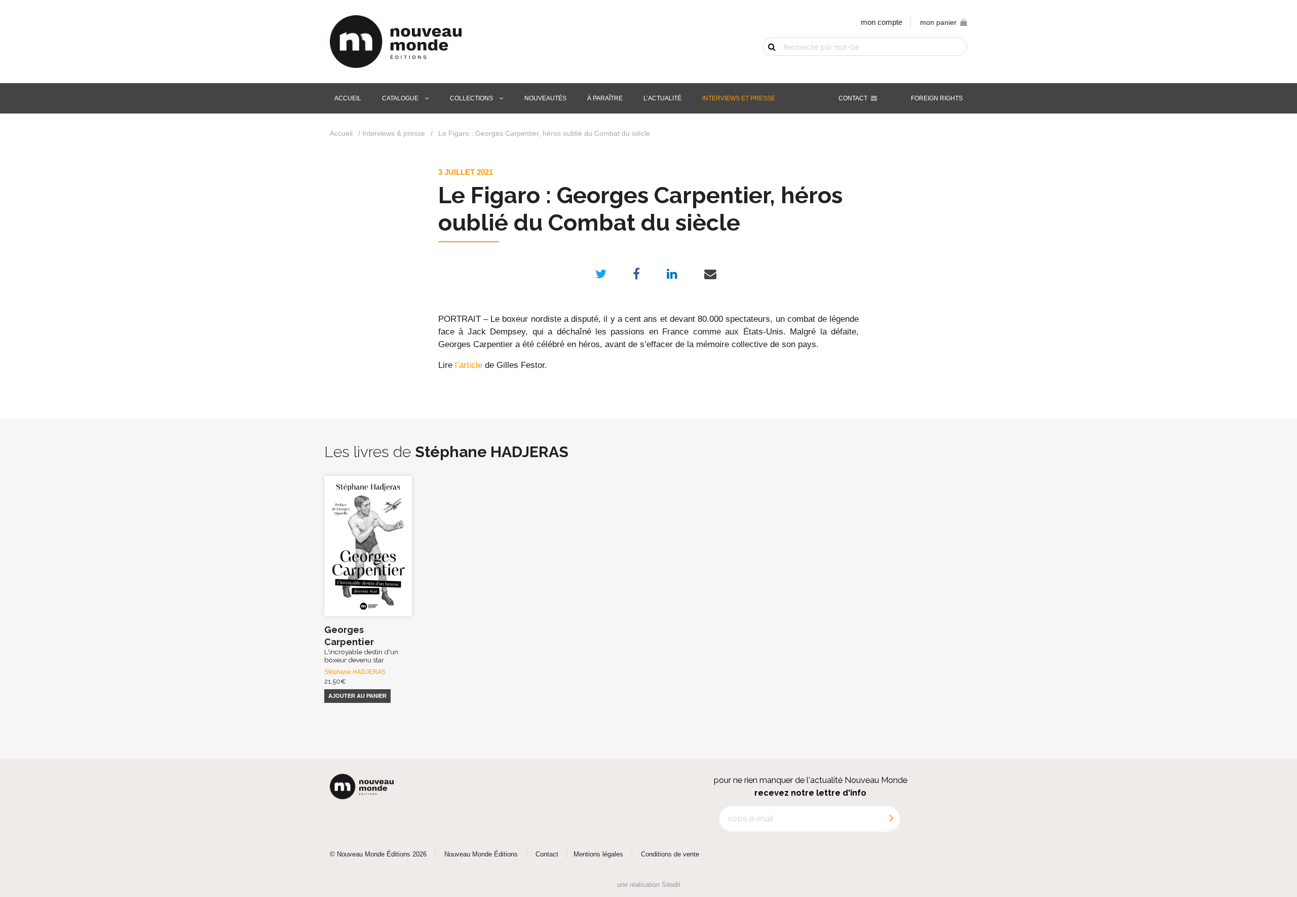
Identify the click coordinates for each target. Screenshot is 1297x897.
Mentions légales (598, 854)
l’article (468, 364)
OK (766, 64)
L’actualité (662, 98)
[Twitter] (600, 274)
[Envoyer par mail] (710, 274)
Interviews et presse (738, 98)
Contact (852, 98)
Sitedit (671, 884)
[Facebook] (636, 274)
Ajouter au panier (357, 696)
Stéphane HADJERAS (491, 452)
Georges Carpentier (361, 644)
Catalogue (400, 98)
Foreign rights (937, 98)
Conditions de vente (670, 854)
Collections (471, 98)
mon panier (938, 22)
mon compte (881, 22)
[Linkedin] (672, 274)
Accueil (347, 98)
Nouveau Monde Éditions (481, 854)
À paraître (605, 98)
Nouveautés (545, 98)
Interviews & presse (393, 133)
